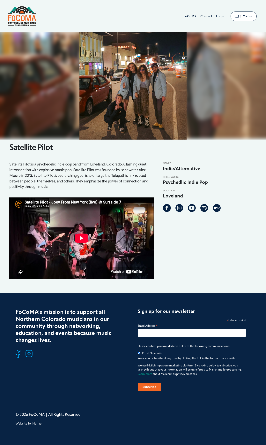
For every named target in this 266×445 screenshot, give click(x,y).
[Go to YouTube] (192, 208)
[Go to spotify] (204, 208)
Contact (206, 16)
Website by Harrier (29, 423)
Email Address (148, 326)
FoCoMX (189, 16)
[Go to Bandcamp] (217, 208)
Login (220, 16)
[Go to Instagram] (179, 208)
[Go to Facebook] (167, 208)
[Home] (22, 16)
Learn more (145, 374)
